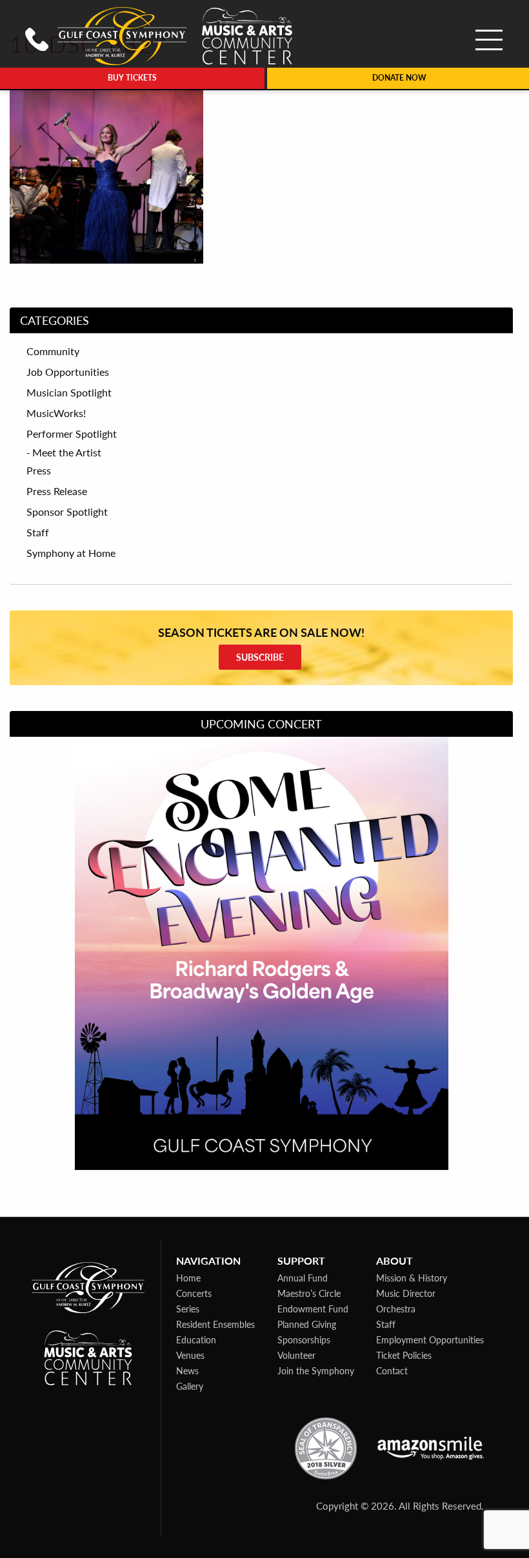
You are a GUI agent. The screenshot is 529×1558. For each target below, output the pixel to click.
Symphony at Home (70, 553)
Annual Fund (302, 1277)
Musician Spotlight (69, 392)
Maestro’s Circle (309, 1293)
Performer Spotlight (71, 434)
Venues (190, 1354)
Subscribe (260, 656)
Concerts (194, 1293)
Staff (37, 532)
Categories (54, 320)
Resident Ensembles (215, 1324)
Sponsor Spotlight (67, 512)
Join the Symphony (315, 1370)
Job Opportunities (67, 372)
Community (52, 351)
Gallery (189, 1385)
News (187, 1370)
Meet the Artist (66, 452)
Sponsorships (303, 1339)
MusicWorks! (56, 413)
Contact (392, 1370)
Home (188, 1277)
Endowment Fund (312, 1308)
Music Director (405, 1293)
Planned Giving (306, 1324)
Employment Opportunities (430, 1339)
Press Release (56, 491)
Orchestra (395, 1308)
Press (38, 470)
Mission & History (411, 1277)
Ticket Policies (404, 1354)
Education (196, 1339)
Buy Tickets (132, 77)
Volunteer (296, 1354)
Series (187, 1308)
